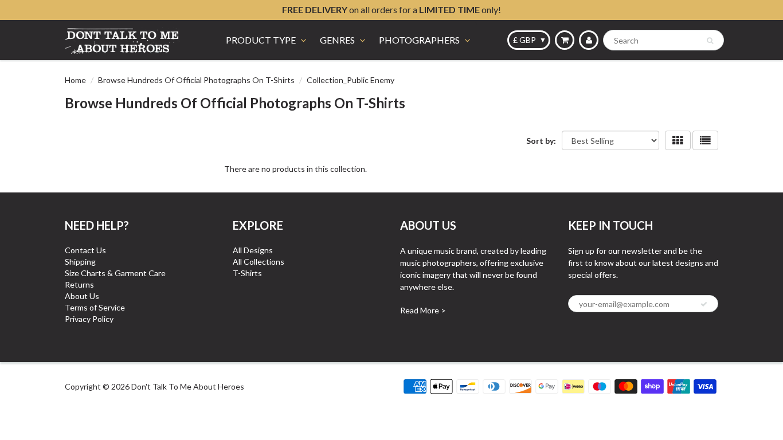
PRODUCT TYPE (261, 39)
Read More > (423, 310)
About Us (82, 296)
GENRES (337, 39)
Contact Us (85, 250)
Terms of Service (95, 307)
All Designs (253, 250)
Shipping (80, 261)
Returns (79, 284)
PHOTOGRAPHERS (419, 39)
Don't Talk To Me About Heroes (187, 386)
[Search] (710, 41)
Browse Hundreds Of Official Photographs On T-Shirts (196, 80)
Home (75, 80)
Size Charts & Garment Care (115, 273)
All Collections (258, 261)
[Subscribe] (704, 304)
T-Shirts (247, 273)
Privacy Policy (89, 319)
